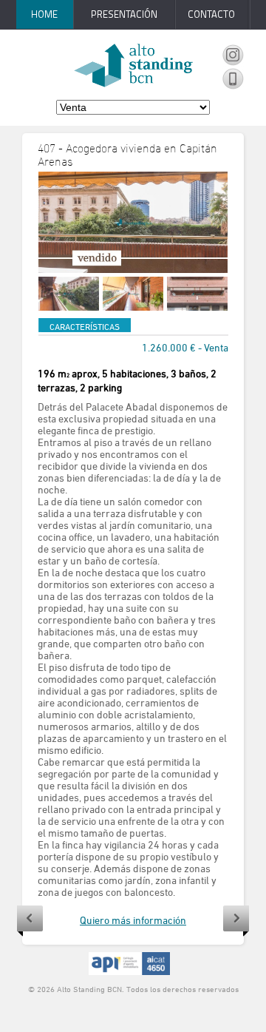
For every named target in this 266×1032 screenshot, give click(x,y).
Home (44, 14)
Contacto (211, 14)
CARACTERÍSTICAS (85, 326)
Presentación (124, 14)
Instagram (233, 55)
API (129, 964)
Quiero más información (133, 920)
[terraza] (68, 294)
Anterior (30, 921)
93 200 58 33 (233, 79)
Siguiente (236, 921)
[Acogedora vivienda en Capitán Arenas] (133, 222)
